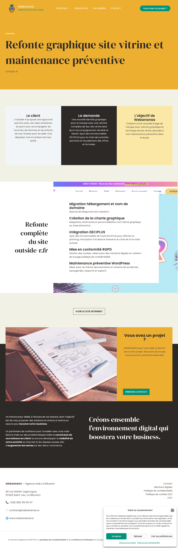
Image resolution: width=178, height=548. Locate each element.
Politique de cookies (127, 542)
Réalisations (81, 8)
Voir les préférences (161, 536)
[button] (172, 510)
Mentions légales (163, 487)
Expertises (61, 8)
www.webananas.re (21, 518)
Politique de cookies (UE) (159, 494)
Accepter (116, 536)
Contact (116, 8)
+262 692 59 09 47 (21, 502)
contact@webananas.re (24, 510)
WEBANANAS (26, 7)
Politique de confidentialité (148, 542)
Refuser (138, 536)
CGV (169, 497)
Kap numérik (99, 8)
